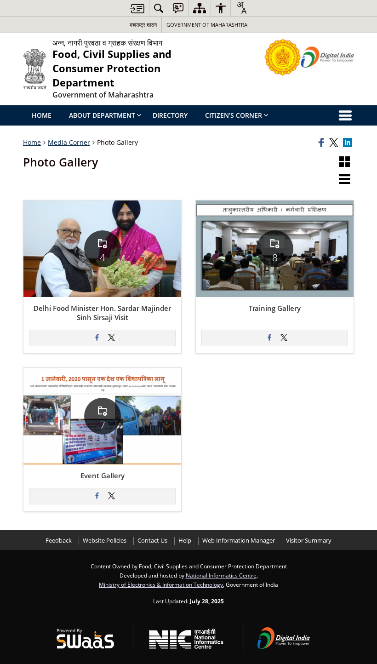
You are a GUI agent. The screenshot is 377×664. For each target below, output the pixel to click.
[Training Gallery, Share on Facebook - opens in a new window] (269, 337)
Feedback (59, 540)
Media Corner (69, 142)
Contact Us (152, 540)
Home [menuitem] (41, 115)
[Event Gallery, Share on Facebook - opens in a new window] (97, 496)
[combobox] (241, 8)
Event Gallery (102, 476)
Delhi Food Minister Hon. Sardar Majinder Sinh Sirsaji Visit (102, 313)
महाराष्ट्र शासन (143, 24)
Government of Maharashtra (206, 24)
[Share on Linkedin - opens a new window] (348, 142)
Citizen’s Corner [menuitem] (233, 115)
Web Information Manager (238, 540)
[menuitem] (158, 8)
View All (109, 272)
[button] (344, 162)
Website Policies (104, 540)
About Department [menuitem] (102, 115)
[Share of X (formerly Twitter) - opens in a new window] (111, 337)
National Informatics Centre (221, 575)
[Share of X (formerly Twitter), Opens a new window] (334, 142)
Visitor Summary (308, 540)
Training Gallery (275, 308)
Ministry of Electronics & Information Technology (161, 584)
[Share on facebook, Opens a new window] (322, 142)
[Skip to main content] (137, 8)
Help (184, 540)
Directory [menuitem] (170, 115)
